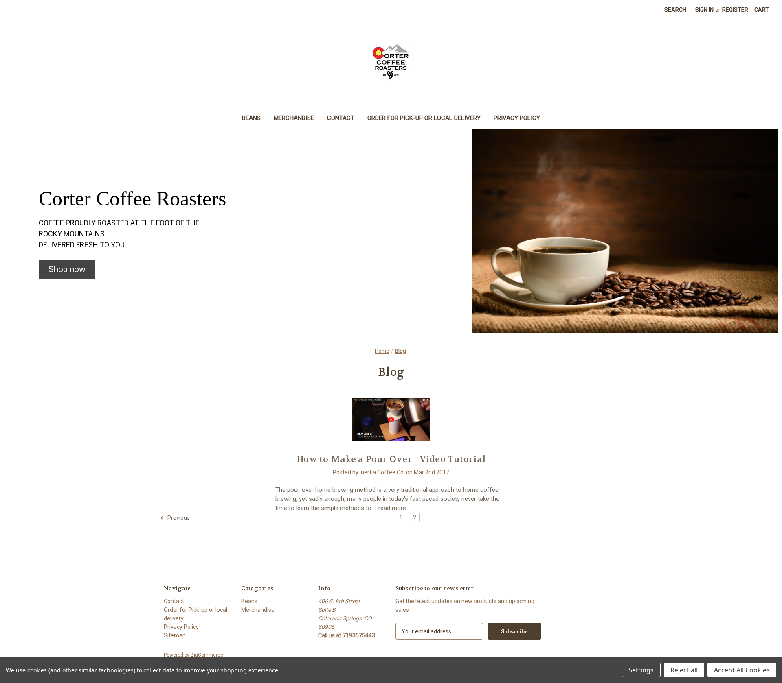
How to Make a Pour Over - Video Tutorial (391, 459)
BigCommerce (207, 655)
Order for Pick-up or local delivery (424, 118)
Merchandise (294, 118)
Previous (178, 518)
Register (735, 10)
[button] (67, 269)
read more (392, 508)
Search (675, 10)
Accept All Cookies (742, 670)
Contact (340, 118)
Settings (641, 670)
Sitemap (175, 635)
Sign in (704, 10)
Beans (251, 118)
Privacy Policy (517, 118)
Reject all (684, 670)
